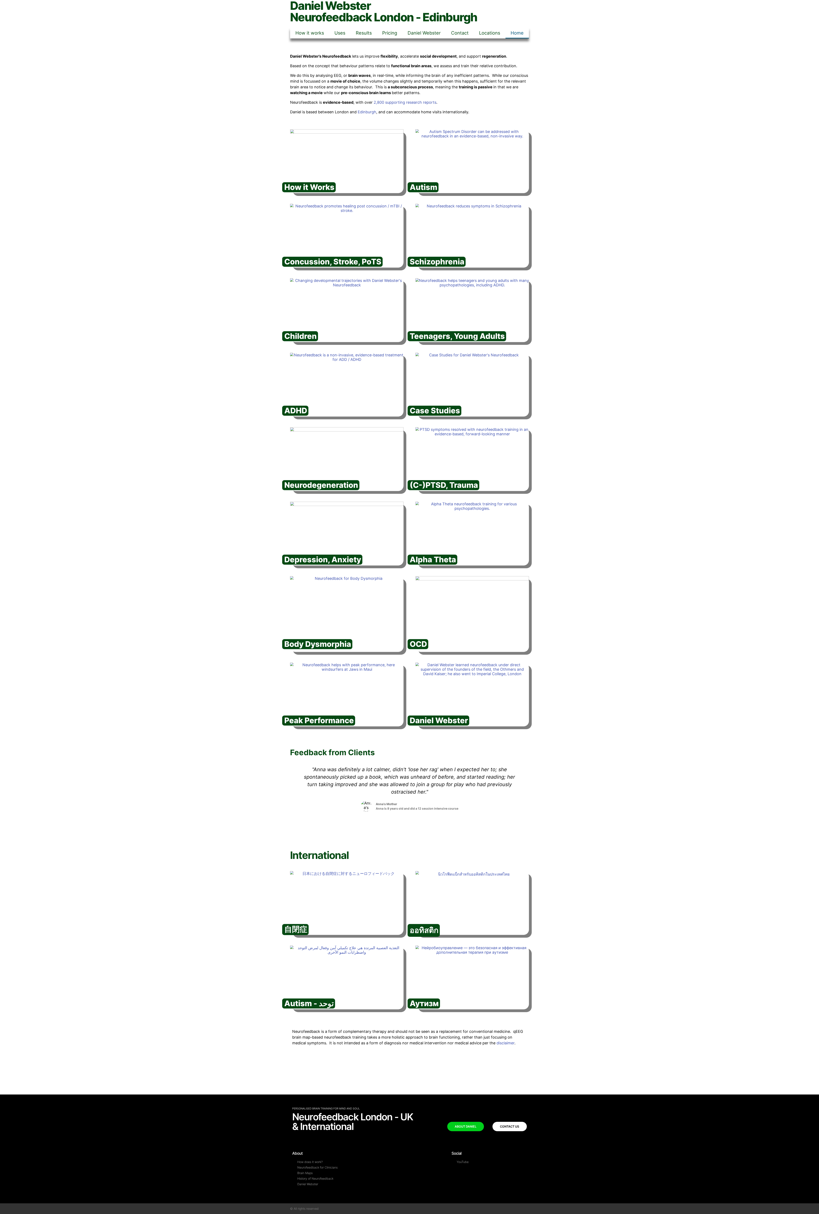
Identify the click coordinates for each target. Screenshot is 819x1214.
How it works (309, 33)
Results (364, 33)
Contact (460, 33)
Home (517, 33)
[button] (294, 796)
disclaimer (505, 1043)
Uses (339, 33)
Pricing (389, 33)
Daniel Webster (424, 33)
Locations (489, 33)
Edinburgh (367, 112)
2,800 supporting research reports (405, 102)
